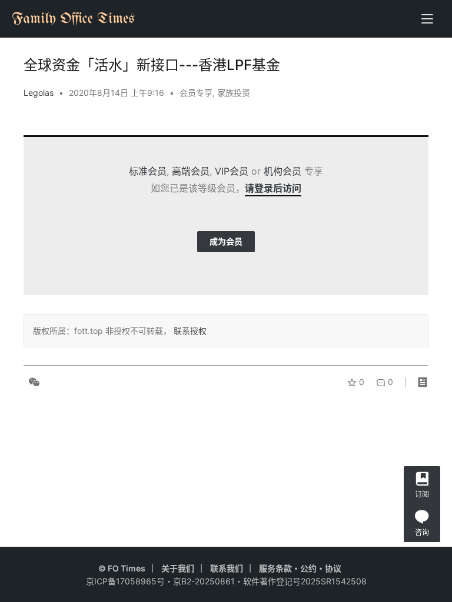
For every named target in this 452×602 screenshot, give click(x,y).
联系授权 (189, 331)
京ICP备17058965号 (125, 581)
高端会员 (191, 171)
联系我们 (226, 568)
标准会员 (148, 171)
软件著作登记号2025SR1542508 (305, 581)
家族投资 (233, 93)
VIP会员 (231, 171)
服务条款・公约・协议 (300, 568)
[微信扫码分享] (32, 382)
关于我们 (177, 568)
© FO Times (121, 568)
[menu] (427, 18)
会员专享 (196, 93)
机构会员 (282, 171)
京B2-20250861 (204, 581)
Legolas (39, 93)
